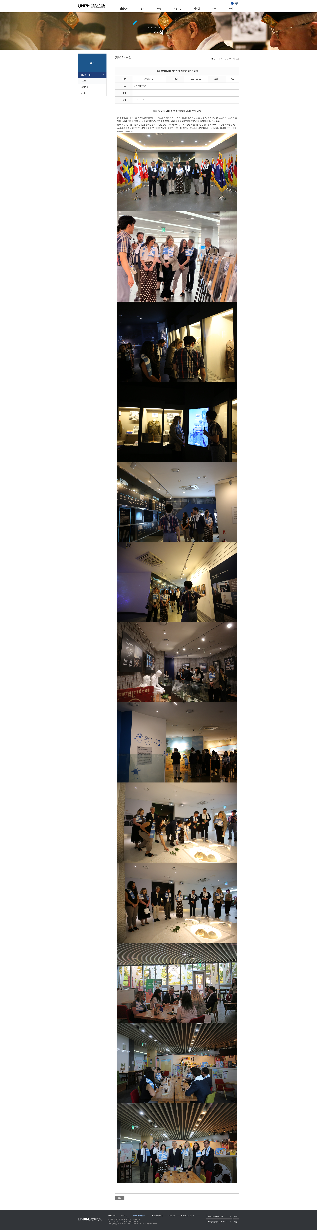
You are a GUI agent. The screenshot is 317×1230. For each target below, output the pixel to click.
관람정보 (124, 8)
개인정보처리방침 (139, 1215)
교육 (159, 8)
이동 (236, 1216)
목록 (120, 1198)
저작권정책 (171, 1215)
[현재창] (237, 3)
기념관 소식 (86, 75)
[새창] (232, 3)
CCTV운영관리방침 (156, 1215)
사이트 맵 (124, 1215)
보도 (84, 81)
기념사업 (177, 8)
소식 (214, 8)
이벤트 (84, 93)
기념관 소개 (112, 1215)
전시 (142, 8)
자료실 (197, 8)
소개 (231, 8)
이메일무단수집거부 (187, 1215)
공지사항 (84, 87)
